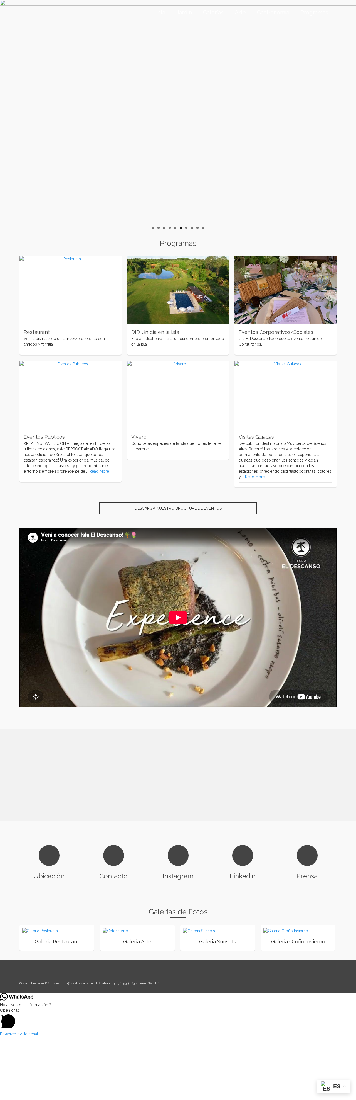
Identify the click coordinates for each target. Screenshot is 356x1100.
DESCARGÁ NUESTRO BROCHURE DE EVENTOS (178, 508)
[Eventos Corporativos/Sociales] (285, 290)
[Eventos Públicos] (70, 395)
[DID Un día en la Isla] (178, 290)
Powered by (19, 1093)
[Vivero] (178, 395)
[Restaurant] (70, 290)
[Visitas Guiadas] (285, 395)
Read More (99, 471)
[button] (178, 1078)
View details (62, 930)
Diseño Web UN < (150, 1041)
